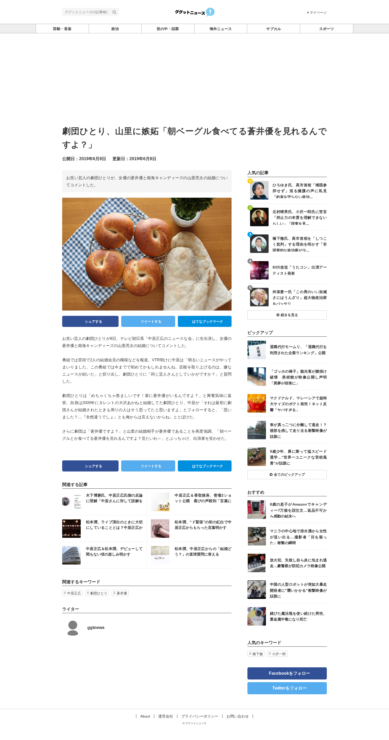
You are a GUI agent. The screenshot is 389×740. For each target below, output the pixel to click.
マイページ (318, 13)
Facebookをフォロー (289, 673)
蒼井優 (122, 593)
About (145, 716)
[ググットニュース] (194, 11)
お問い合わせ (238, 716)
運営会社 (165, 716)
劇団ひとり (98, 593)
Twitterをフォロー (289, 688)
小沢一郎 (279, 654)
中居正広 (74, 593)
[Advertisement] (194, 85)
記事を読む (104, 502)
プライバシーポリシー (199, 716)
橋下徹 (257, 654)
